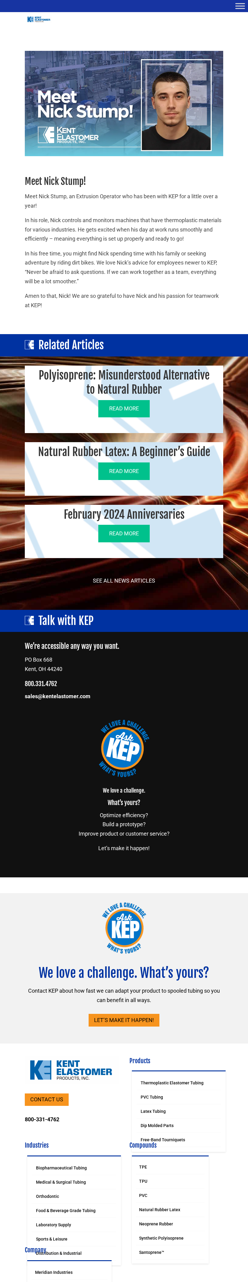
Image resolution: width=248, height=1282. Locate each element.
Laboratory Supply (53, 1224)
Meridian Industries (54, 1272)
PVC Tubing (152, 1097)
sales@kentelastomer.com (57, 696)
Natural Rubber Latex (159, 1209)
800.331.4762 (41, 684)
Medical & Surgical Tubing (61, 1182)
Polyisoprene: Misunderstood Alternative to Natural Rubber (124, 382)
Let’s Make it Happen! (124, 1020)
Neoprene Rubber (156, 1223)
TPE (143, 1167)
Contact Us (46, 1099)
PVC (143, 1195)
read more (124, 408)
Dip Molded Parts (157, 1125)
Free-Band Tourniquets (163, 1139)
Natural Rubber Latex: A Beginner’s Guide (124, 452)
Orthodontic (47, 1196)
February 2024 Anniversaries (124, 514)
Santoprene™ (151, 1252)
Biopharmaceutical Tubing (61, 1167)
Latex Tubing (153, 1111)
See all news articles (124, 580)
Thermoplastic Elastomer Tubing (172, 1082)
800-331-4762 (42, 1119)
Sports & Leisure (51, 1239)
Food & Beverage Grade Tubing (66, 1210)
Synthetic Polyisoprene (161, 1238)
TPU (143, 1181)
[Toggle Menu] (240, 6)
